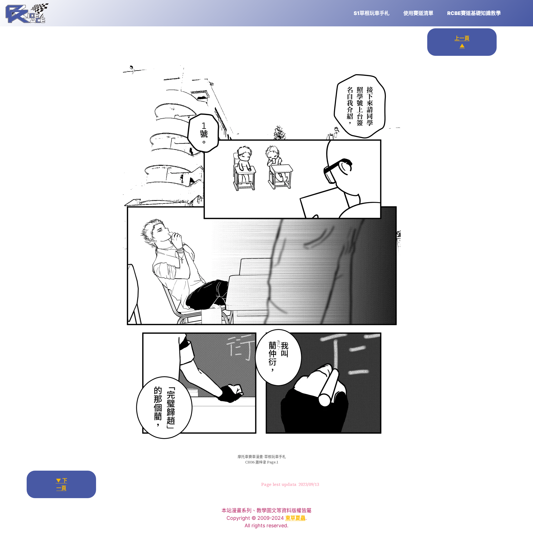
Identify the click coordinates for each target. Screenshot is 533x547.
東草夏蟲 (295, 518)
